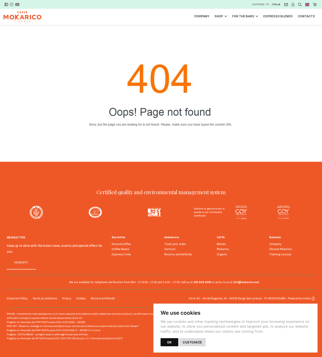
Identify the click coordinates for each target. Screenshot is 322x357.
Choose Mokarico (280, 249)
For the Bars (243, 16)
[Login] (293, 4)
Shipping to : (266, 4)
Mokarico (223, 249)
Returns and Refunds (178, 254)
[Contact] (286, 4)
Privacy (66, 298)
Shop (218, 16)
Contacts (306, 16)
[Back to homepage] (25, 16)
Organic (222, 254)
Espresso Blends (278, 16)
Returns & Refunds (103, 298)
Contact (170, 249)
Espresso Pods (121, 254)
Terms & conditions (44, 298)
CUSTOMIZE (192, 342)
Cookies (81, 298)
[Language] (307, 4)
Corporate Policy (17, 298)
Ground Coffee (121, 244)
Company (201, 16)
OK (169, 342)
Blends (221, 244)
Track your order (175, 244)
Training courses (280, 254)
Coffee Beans (120, 249)
